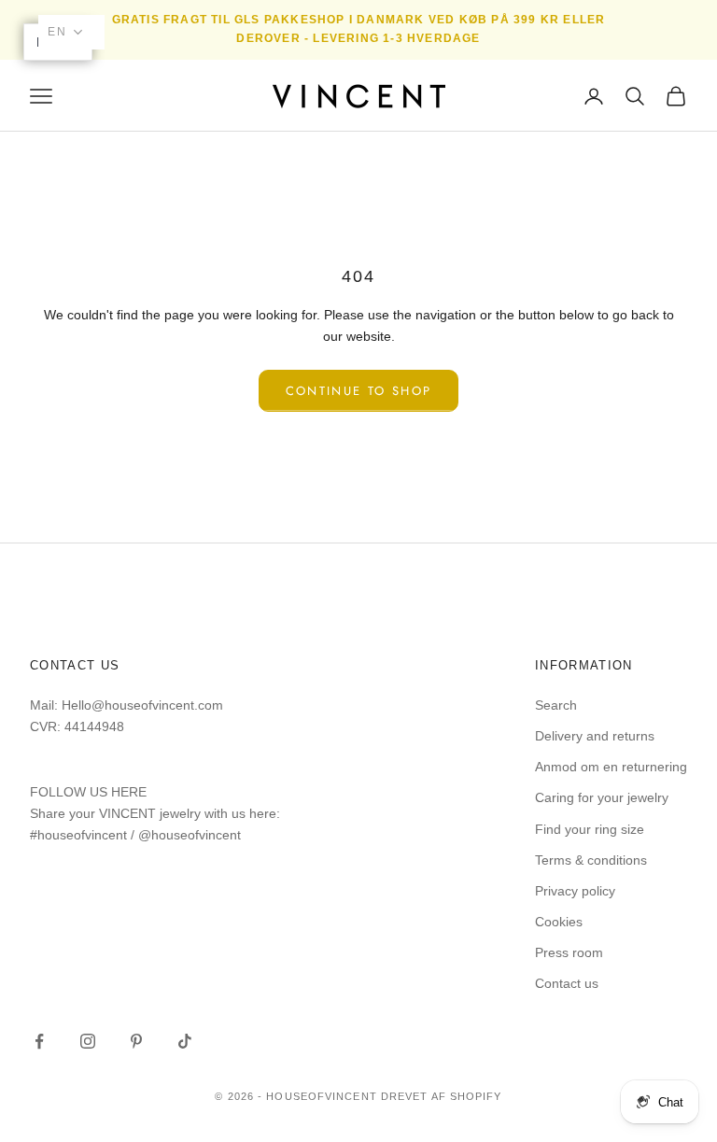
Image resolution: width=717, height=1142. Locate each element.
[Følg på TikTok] (185, 1041)
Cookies (559, 921)
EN (57, 31)
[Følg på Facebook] (39, 1041)
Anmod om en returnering (611, 766)
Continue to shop (358, 391)
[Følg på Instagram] (87, 1041)
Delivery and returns (594, 735)
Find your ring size (589, 829)
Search (556, 705)
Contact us (566, 983)
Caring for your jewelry (601, 797)
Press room (569, 952)
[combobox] (71, 32)
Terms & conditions (591, 860)
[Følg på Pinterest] (136, 1041)
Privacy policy (575, 890)
